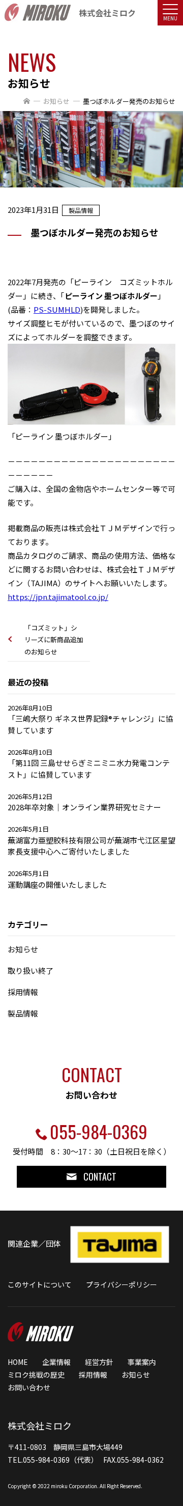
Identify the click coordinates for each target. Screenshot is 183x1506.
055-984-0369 (98, 1131)
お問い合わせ (29, 1387)
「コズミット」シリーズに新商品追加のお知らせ (53, 639)
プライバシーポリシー (121, 1284)
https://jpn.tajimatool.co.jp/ (58, 596)
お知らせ (56, 101)
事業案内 (142, 1362)
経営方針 (99, 1362)
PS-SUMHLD (57, 309)
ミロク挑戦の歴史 (36, 1375)
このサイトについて (40, 1284)
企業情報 (56, 1362)
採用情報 (93, 1375)
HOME (18, 1362)
